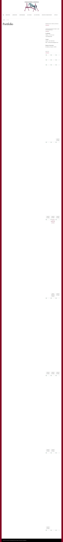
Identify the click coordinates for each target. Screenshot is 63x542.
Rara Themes (16, 540)
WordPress (24, 540)
